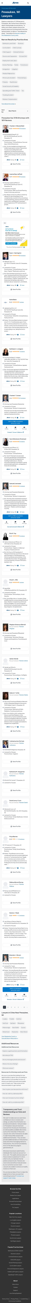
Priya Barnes (13, 836)
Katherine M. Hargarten (17, 772)
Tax (23, 90)
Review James (23, 661)
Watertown (6, 1032)
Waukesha (15, 1032)
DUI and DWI (23, 56)
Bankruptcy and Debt (9, 43)
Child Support (7, 52)
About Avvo (15, 1284)
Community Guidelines (15, 1301)
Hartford (5, 1023)
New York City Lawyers (15, 1217)
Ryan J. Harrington (15, 253)
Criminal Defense (18, 52)
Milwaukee (21, 1023)
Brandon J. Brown (15, 955)
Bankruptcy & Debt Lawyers (15, 1250)
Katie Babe (13, 299)
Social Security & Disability (11, 86)
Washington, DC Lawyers (15, 1229)
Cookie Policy (24, 1299)
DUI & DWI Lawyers (16, 1259)
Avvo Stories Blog (15, 1204)
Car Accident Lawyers (15, 1265)
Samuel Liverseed (15, 483)
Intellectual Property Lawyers (15, 1271)
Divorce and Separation (10, 56)
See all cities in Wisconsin (9, 1038)
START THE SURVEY (11, 243)
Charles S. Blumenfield (16, 126)
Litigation (15, 69)
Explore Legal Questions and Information (15, 1051)
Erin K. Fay (12, 533)
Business (20, 43)
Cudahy (5, 1019)
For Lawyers (15, 1207)
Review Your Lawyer (15, 1195)
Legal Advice (15, 1198)
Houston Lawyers (15, 1226)
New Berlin (15, 1027)
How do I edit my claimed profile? (12, 1093)
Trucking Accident (8, 95)
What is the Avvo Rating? (10, 1064)
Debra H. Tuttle (14, 693)
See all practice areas (8, 104)
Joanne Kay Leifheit (15, 174)
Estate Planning (7, 65)
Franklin (12, 1019)
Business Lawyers (15, 1253)
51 (24, 1007)
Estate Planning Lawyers (15, 1262)
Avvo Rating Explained (15, 1293)
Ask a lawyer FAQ (8, 1055)
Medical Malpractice (9, 73)
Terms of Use (5, 1299)
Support (15, 1290)
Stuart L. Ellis (13, 580)
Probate (5, 82)
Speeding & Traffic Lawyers (15, 1274)
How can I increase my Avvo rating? (13, 1098)
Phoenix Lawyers (15, 1235)
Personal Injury (22, 78)
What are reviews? (8, 1068)
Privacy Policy (15, 1299)
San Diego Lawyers (15, 1241)
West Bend (23, 1032)
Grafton (18, 1019)
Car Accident (6, 48)
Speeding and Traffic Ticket (11, 90)
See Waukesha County (9, 1036)
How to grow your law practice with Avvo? (15, 1089)
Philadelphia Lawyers (15, 1232)
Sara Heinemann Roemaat (17, 439)
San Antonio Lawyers (15, 1238)
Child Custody (17, 48)
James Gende (13, 659)
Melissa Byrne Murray (16, 882)
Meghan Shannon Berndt (17, 624)
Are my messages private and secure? (14, 1059)
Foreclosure (24, 65)
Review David (23, 802)
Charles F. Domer (15, 395)
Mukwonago (6, 1027)
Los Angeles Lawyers (15, 1220)
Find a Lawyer (15, 1192)
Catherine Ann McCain (16, 741)
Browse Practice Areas (15, 1201)
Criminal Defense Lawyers (15, 1256)
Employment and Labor (10, 60)
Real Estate (13, 82)
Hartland (12, 1023)
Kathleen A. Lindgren (16, 349)
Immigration (6, 69)
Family (16, 65)
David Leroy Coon (15, 800)
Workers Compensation (10, 99)
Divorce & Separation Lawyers (15, 1268)
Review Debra (23, 695)
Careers (15, 1287)
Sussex (23, 1027)
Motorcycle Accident (9, 78)
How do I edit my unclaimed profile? (13, 1102)
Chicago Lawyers (15, 1223)
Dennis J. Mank (14, 913)
